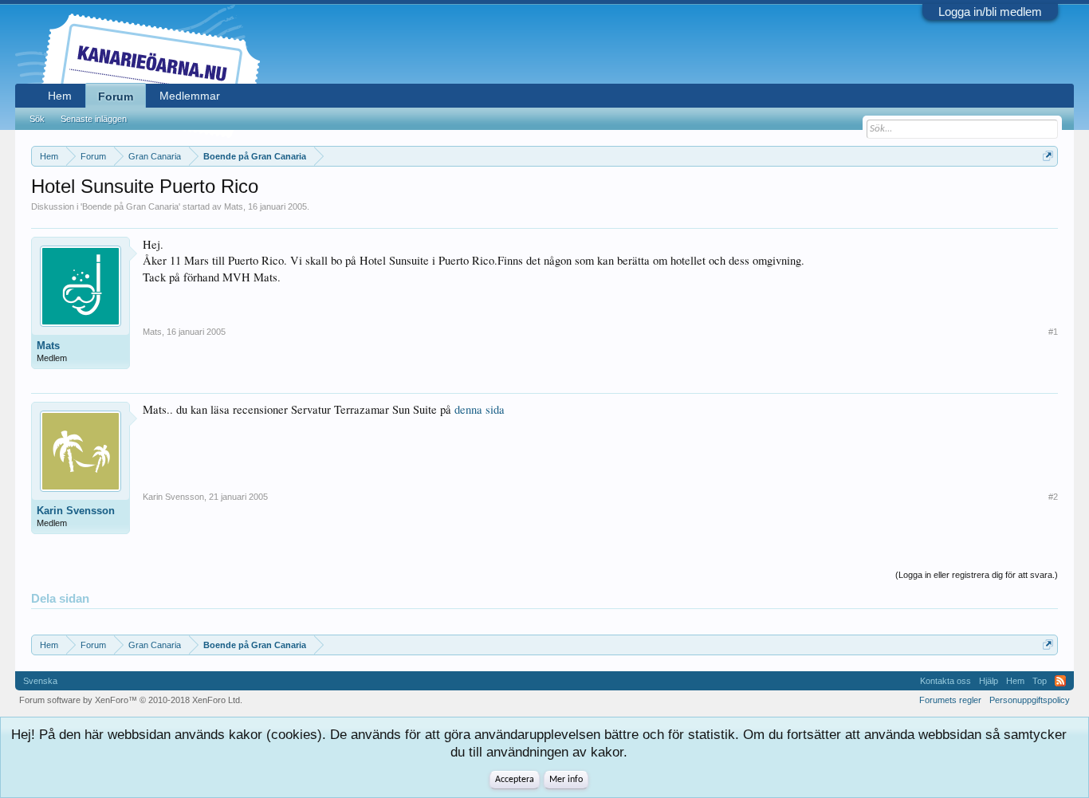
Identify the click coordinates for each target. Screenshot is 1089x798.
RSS (1060, 680)
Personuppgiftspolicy (1029, 700)
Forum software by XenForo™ (130, 700)
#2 (1053, 496)
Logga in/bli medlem (990, 11)
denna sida (479, 409)
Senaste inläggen (94, 119)
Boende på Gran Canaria (130, 206)
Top (1039, 681)
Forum (115, 96)
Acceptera (514, 779)
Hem (60, 95)
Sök (37, 119)
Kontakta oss (945, 681)
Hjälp (988, 681)
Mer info (566, 779)
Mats (233, 206)
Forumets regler (950, 700)
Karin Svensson (76, 511)
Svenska (40, 681)
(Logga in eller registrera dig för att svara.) (976, 575)
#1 (1053, 331)
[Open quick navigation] (1048, 156)
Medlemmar (189, 95)
